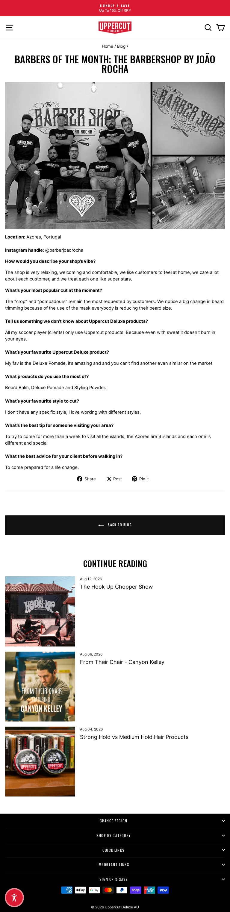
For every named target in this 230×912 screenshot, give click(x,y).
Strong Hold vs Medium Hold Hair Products (134, 737)
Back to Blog (119, 524)
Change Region (113, 820)
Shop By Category (113, 835)
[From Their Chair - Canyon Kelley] (40, 687)
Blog (121, 46)
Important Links (113, 864)
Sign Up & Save (113, 879)
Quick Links (113, 850)
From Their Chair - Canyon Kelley (122, 662)
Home (107, 46)
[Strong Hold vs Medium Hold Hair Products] (40, 761)
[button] (14, 897)
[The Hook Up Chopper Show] (40, 611)
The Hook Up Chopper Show (116, 587)
